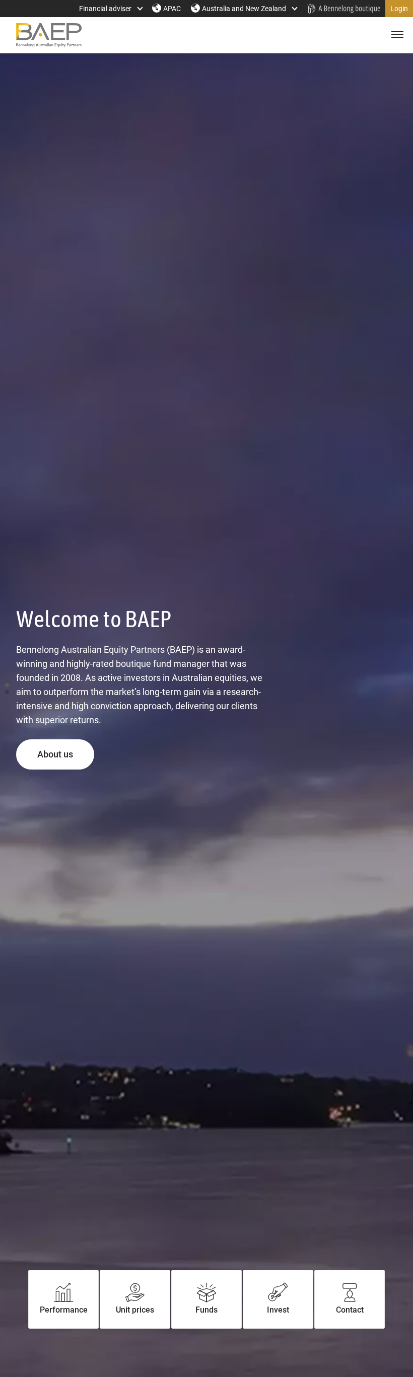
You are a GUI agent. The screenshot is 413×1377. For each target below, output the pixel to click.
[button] (399, 8)
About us (65, 753)
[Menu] (396, 35)
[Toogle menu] (396, 35)
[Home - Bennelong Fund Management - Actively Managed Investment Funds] (343, 9)
